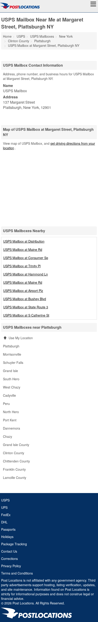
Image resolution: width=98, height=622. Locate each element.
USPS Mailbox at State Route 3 (25, 307)
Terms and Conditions (17, 573)
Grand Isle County (16, 444)
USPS (5, 500)
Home (7, 36)
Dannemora (11, 428)
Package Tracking (14, 544)
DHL (4, 522)
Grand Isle (10, 370)
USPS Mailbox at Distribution (23, 241)
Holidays (7, 536)
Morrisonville (12, 354)
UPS (4, 507)
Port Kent (9, 420)
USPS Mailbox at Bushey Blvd (24, 299)
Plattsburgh (11, 346)
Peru (6, 403)
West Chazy (11, 387)
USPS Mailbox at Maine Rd (22, 249)
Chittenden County (16, 461)
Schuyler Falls (13, 362)
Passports (8, 529)
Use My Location (20, 338)
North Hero (11, 411)
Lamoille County (14, 477)
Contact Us (9, 551)
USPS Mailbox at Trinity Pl (22, 266)
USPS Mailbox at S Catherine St (26, 315)
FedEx (5, 514)
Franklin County (14, 469)
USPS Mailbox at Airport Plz (23, 290)
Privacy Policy (11, 566)
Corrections (9, 558)
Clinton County (13, 453)
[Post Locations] (20, 5)
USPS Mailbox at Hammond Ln (25, 274)
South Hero (11, 379)
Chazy (7, 436)
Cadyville (9, 395)
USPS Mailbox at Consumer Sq (25, 257)
